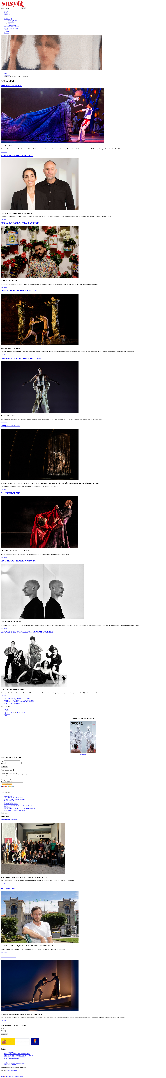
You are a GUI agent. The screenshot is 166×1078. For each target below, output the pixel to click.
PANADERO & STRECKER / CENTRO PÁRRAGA (18, 1055)
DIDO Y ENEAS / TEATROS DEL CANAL (20, 291)
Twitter (6, 13)
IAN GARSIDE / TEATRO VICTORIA (18, 561)
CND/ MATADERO (9, 1052)
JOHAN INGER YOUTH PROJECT (17, 155)
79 (9, 712)
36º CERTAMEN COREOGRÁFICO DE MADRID (19, 701)
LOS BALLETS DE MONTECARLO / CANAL (22, 358)
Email (2, 761)
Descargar (83, 754)
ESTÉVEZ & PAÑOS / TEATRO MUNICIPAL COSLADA (27, 632)
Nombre (3, 763)
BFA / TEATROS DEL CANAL (13, 703)
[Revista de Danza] (12, 6)
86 (24, 712)
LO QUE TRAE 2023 (10, 426)
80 (11, 712)
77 (5, 712)
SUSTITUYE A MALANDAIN (8, 888)
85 (21, 712)
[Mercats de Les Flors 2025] (51, 69)
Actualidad (7, 75)
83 (17, 712)
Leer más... (4, 152)
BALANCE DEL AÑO (10, 493)
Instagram (7, 14)
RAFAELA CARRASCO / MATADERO (15, 1057)
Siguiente (7, 714)
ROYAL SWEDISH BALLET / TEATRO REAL (17, 1054)
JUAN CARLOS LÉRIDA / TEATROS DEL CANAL (19, 700)
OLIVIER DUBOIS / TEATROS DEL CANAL (17, 698)
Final (5, 715)
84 (19, 712)
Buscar (2, 8)
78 (7, 712)
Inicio (5, 73)
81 (13, 712)
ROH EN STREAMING (11, 85)
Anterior (6, 710)
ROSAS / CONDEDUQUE (11, 1058)
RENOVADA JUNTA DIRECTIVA (9, 819)
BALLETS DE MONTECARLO (8, 957)
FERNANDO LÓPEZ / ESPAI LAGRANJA (20, 223)
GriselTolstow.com (11, 1070)
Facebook (7, 11)
